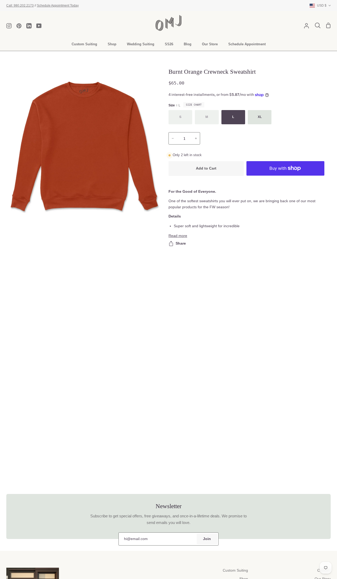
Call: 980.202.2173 (20, 5)
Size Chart (194, 104)
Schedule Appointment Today (58, 5)
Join (207, 539)
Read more (177, 236)
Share (181, 243)
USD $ (321, 5)
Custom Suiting (235, 570)
